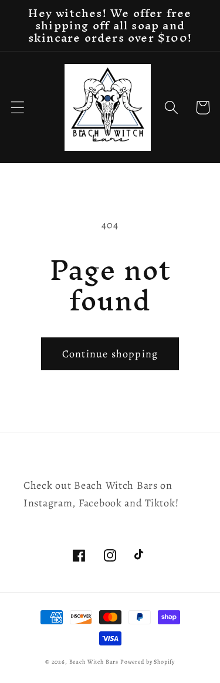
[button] (17, 107)
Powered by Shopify (147, 661)
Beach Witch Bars (94, 661)
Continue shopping (110, 354)
